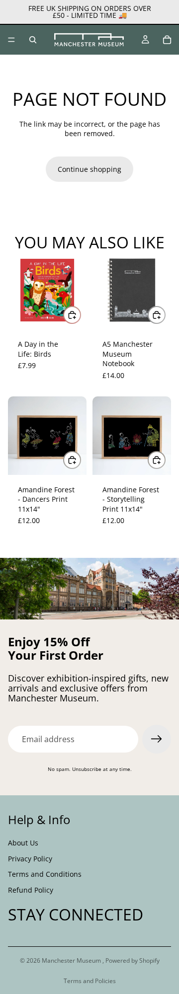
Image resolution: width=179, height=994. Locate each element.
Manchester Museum (72, 960)
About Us (23, 842)
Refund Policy (30, 890)
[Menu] (11, 39)
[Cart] (167, 40)
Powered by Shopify (132, 960)
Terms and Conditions (45, 874)
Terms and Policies (90, 981)
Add (80, 314)
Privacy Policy (30, 858)
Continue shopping (89, 169)
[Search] (33, 40)
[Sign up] (156, 739)
